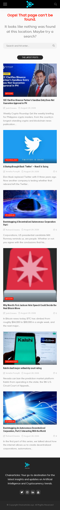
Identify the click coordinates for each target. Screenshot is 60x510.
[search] (55, 4)
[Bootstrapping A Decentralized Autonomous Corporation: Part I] (30, 204)
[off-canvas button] (5, 4)
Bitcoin (9, 93)
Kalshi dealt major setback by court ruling (22, 368)
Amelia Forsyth (13, 171)
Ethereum (10, 215)
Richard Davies (13, 230)
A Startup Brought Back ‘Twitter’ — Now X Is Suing (25, 166)
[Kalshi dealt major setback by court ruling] (30, 348)
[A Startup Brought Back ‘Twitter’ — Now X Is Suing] (30, 146)
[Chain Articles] (30, 4)
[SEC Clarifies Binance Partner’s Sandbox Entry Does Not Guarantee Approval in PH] (30, 80)
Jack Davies (11, 108)
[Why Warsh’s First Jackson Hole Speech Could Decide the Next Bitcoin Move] (30, 275)
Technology (11, 160)
